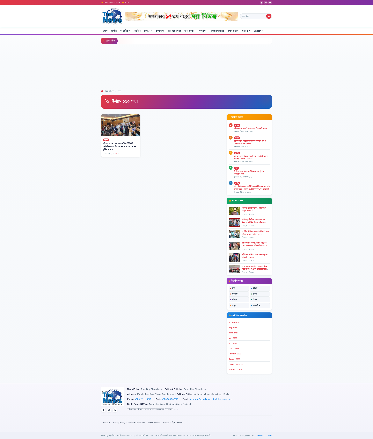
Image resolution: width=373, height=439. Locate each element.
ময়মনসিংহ (256, 305)
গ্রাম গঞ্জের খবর (174, 30)
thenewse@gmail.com (199, 399)
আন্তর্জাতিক (125, 30)
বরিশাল (234, 300)
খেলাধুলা (160, 30)
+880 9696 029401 (170, 399)
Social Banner (154, 423)
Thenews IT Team (263, 435)
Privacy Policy (119, 423)
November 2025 (235, 369)
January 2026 (234, 359)
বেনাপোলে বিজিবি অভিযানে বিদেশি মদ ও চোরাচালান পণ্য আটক (250, 142)
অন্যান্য (246, 30)
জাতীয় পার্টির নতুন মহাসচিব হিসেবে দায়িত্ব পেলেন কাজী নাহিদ (255, 233)
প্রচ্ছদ (105, 30)
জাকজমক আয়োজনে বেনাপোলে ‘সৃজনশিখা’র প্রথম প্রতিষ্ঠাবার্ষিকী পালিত (255, 269)
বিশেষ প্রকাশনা (177, 423)
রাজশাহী (234, 294)
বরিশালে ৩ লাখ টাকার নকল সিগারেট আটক (251, 128)
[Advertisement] (186, 66)
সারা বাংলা (190, 30)
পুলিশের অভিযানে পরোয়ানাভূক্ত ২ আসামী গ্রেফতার (255, 256)
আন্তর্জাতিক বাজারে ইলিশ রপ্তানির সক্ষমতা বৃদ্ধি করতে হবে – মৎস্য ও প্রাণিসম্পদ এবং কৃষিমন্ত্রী (252, 188)
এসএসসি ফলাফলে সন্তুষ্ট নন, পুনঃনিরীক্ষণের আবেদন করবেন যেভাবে (251, 158)
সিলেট (255, 300)
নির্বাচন (148, 30)
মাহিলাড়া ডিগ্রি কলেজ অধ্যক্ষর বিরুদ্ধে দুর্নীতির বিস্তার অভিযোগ (254, 221)
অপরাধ (203, 30)
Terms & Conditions (136, 423)
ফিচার (236, 168)
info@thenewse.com (222, 399)
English (259, 30)
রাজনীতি (137, 30)
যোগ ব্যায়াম (233, 30)
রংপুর (234, 305)
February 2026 (235, 354)
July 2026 (233, 327)
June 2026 (233, 333)
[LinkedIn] (270, 3)
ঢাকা (233, 288)
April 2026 (233, 343)
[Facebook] (261, 3)
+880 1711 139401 (143, 399)
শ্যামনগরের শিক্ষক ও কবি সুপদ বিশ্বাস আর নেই (254, 209)
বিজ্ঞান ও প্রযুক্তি (218, 30)
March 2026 (234, 348)
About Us (106, 423)
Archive (166, 423)
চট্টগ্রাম (255, 288)
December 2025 (235, 364)
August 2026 (234, 322)
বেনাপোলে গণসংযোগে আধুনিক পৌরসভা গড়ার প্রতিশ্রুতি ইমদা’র (254, 244)
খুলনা (255, 294)
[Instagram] (266, 3)
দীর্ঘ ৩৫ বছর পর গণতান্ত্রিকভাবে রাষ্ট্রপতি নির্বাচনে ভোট (249, 173)
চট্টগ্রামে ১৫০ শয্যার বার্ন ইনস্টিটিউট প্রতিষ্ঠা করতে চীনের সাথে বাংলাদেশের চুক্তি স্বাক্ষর (119, 146)
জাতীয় (114, 30)
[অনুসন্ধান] (268, 16)
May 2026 (233, 338)
